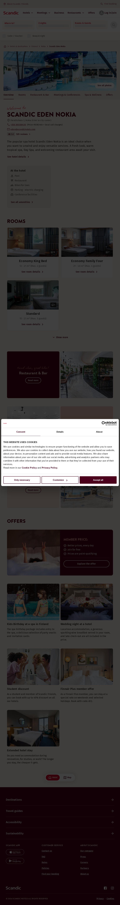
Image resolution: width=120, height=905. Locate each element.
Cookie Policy (29, 467)
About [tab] (99, 432)
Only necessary (22, 480)
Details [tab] (60, 432)
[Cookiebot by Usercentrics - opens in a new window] (104, 423)
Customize (58, 480)
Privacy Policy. (50, 467)
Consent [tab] (20, 432)
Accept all (98, 480)
